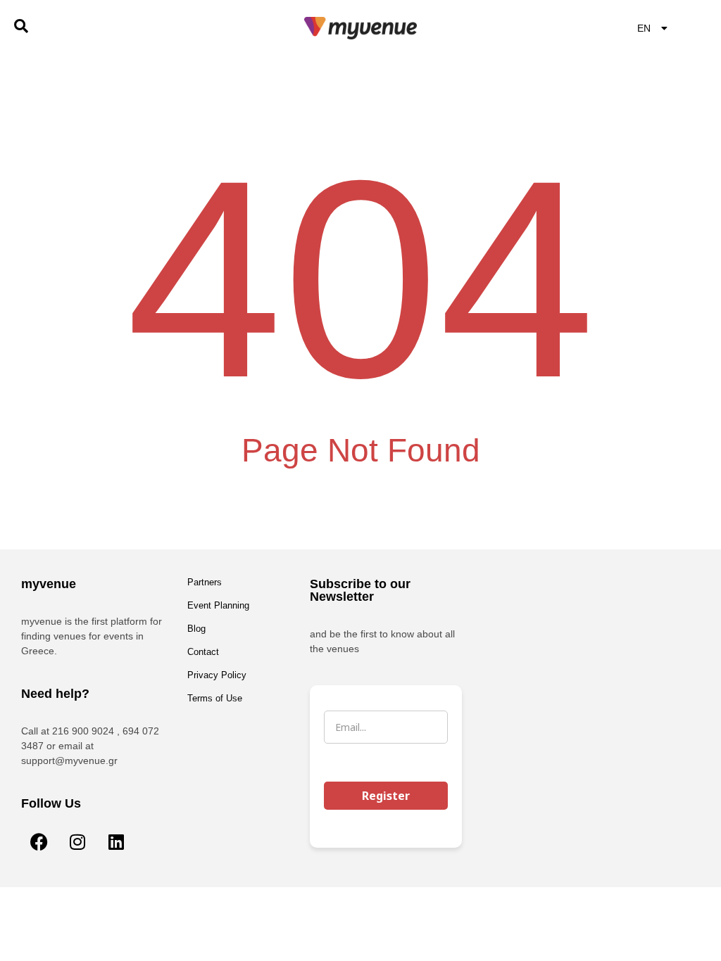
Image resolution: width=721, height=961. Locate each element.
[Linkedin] (116, 841)
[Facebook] (38, 841)
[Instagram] (77, 841)
